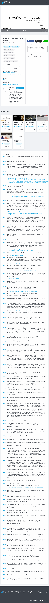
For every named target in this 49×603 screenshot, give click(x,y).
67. (5, 568)
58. (5, 520)
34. (5, 372)
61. (5, 539)
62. (5, 544)
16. (5, 258)
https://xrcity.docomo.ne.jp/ (15, 278)
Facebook (32, 40)
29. (5, 341)
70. (5, 578)
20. (5, 286)
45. (5, 439)
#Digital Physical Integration (10, 61)
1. (5, 156)
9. (5, 204)
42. (5, 423)
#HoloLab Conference (9, 49)
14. (5, 242)
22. (5, 298)
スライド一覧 (20, 88)
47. (5, 449)
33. (5, 364)
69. (5, 575)
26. (5, 322)
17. (5, 265)
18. (5, 273)
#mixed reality (15, 46)
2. (5, 161)
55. (5, 504)
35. (5, 377)
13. (5, 239)
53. (5, 495)
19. (5, 281)
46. (5, 442)
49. (5, 473)
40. (5, 404)
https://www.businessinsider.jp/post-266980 (19, 224)
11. (5, 226)
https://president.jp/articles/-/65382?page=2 (18, 178)
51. (5, 484)
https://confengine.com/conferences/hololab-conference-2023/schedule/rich (26, 487)
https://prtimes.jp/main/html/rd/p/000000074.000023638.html (23, 271)
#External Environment (9, 55)
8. (5, 200)
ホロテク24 (7, 126)
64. (5, 555)
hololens (42, 126)
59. (5, 528)
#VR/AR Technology (8, 52)
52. (5, 490)
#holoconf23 (7, 46)
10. (5, 217)
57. (5, 516)
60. (5, 534)
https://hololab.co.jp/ (8, 80)
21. (5, 294)
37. (5, 388)
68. (5, 571)
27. (5, 327)
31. (5, 349)
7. (5, 190)
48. (5, 461)
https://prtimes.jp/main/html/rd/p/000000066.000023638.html (23, 263)
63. (5, 549)
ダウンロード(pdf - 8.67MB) (35, 56)
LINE (46, 40)
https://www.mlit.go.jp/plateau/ (16, 255)
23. (5, 303)
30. (5, 344)
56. (5, 511)
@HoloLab (11, 89)
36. (5, 382)
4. (5, 171)
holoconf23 (19, 126)
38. (5, 393)
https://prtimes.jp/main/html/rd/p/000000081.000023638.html (23, 310)
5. (5, 174)
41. (5, 420)
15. (5, 253)
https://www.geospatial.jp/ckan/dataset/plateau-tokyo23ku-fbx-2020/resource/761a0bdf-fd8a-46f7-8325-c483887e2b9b (23, 249)
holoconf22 (19, 143)
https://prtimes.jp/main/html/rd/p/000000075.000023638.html (23, 291)
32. (5, 355)
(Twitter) (39, 40)
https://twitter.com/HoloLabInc (10, 84)
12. (5, 234)
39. (5, 397)
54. (5, 500)
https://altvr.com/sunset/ (14, 212)
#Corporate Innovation (9, 58)
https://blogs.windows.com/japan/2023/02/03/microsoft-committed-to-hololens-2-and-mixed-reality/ (26, 197)
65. (5, 560)
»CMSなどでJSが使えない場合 (37, 45)
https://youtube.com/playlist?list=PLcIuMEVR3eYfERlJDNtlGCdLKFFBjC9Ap (13, 73)
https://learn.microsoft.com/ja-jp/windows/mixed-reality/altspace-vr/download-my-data (26, 214)
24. (5, 312)
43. (5, 430)
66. (5, 563)
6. (5, 185)
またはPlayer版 (38, 42)
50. (5, 480)
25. (5, 317)
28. (5, 336)
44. (5, 436)
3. (5, 165)
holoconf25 (7, 143)
